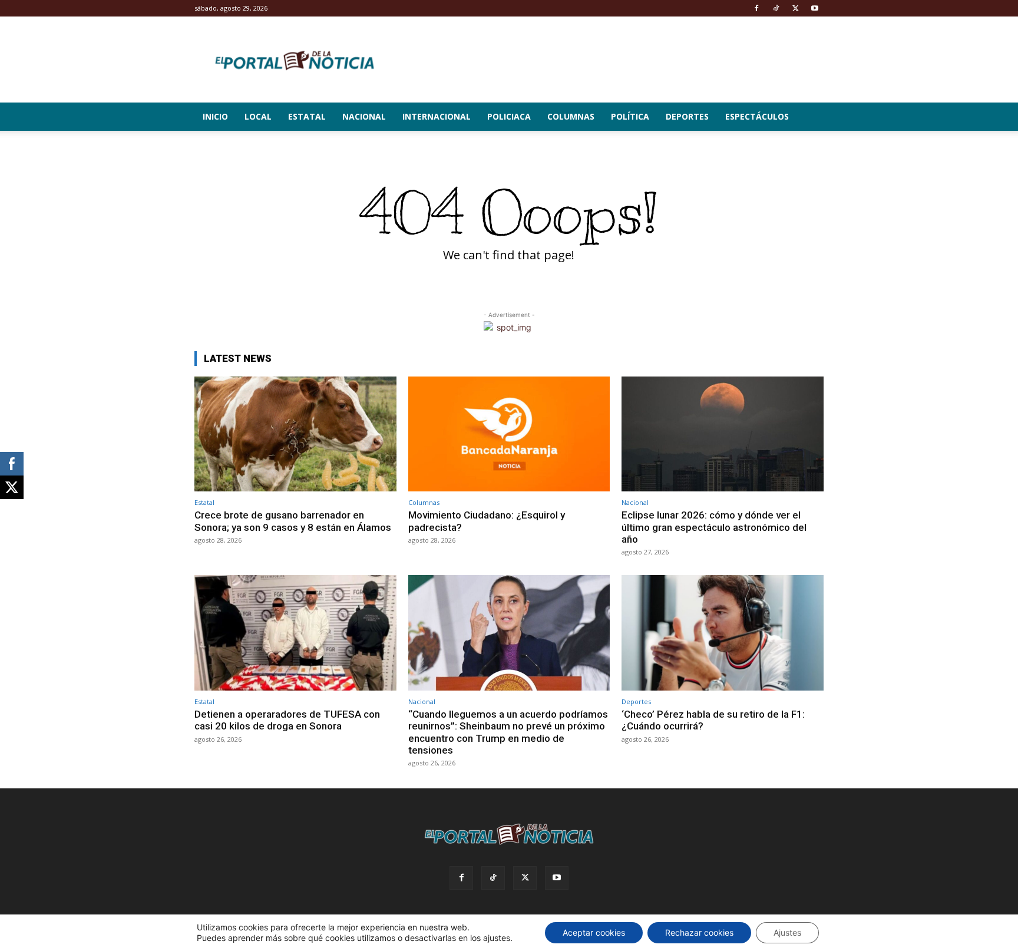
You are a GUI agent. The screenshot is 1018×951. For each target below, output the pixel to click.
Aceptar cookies (594, 932)
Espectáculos (757, 116)
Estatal (307, 116)
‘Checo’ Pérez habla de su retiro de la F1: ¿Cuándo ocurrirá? (713, 720)
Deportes (687, 116)
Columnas (570, 116)
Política (630, 116)
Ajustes (787, 932)
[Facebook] (756, 8)
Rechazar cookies (699, 932)
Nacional (364, 116)
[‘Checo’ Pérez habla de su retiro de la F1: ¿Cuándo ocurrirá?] (723, 632)
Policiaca (509, 116)
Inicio (215, 116)
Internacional (436, 116)
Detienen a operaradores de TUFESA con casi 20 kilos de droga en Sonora (287, 720)
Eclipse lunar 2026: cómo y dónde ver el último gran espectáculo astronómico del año (714, 527)
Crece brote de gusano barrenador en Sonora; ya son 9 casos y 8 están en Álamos (292, 521)
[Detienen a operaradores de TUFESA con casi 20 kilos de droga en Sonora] (295, 632)
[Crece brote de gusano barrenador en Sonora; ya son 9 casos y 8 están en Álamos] (295, 434)
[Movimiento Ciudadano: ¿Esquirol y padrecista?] (509, 434)
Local (258, 116)
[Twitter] (795, 8)
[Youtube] (815, 8)
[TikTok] (776, 8)
